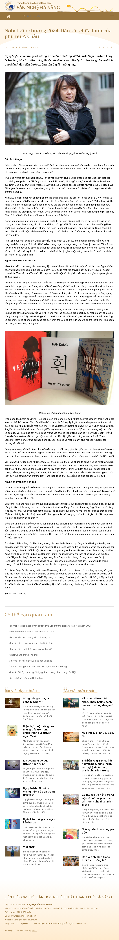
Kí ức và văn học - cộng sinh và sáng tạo (30, 637)
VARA (34, 930)
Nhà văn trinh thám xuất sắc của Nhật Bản (31, 643)
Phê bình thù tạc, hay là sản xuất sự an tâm (31, 631)
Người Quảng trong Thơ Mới (23, 655)
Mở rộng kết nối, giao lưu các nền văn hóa (30, 661)
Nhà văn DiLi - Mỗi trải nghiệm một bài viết (31, 649)
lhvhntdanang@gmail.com (24, 916)
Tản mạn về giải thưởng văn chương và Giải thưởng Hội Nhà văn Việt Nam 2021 (50, 626)
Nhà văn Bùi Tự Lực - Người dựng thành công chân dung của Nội (42, 672)
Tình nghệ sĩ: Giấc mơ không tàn (26, 678)
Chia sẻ (107, 47)
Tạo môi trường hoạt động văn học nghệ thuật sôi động (38, 666)
